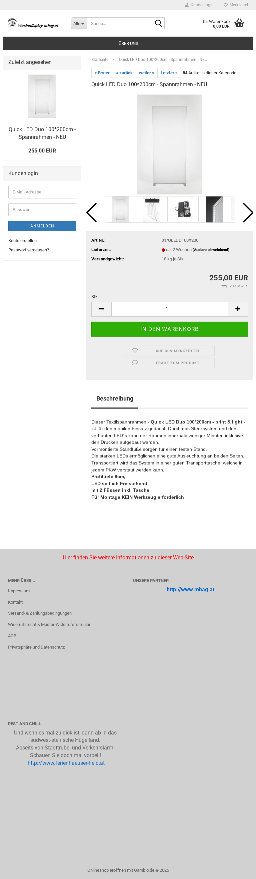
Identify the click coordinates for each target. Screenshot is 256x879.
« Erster (102, 72)
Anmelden (42, 226)
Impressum (19, 590)
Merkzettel (238, 5)
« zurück (124, 72)
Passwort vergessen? (28, 249)
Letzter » (169, 72)
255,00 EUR (42, 150)
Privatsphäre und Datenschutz (36, 647)
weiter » (146, 72)
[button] (91, 213)
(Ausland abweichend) (211, 250)
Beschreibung (114, 398)
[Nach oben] (18, 869)
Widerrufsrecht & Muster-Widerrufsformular (49, 624)
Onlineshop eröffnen (106, 870)
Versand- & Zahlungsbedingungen (40, 613)
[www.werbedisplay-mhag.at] (34, 23)
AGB (12, 635)
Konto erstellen (22, 240)
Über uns (128, 43)
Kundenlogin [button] (201, 5)
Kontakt (15, 602)
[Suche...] (158, 24)
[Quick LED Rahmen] (169, 144)
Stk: (95, 296)
